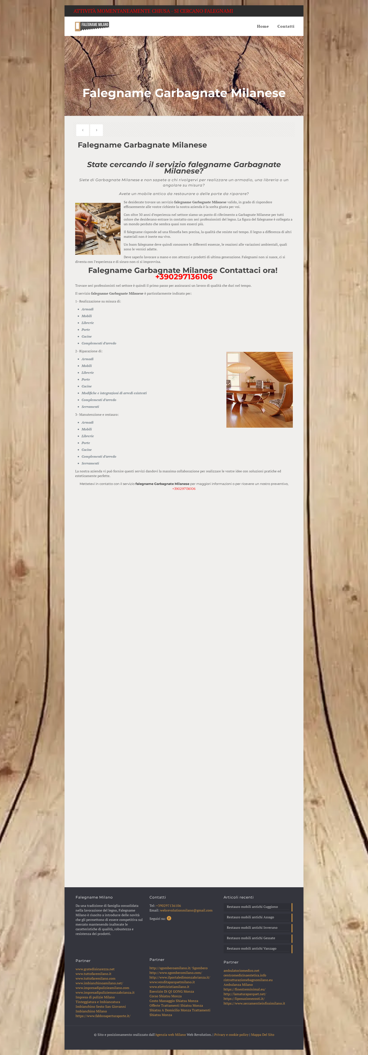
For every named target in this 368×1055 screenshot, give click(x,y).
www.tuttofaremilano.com (95, 978)
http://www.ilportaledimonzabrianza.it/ (180, 977)
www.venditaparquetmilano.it (172, 982)
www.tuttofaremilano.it (93, 973)
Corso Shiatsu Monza (166, 996)
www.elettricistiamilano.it (169, 986)
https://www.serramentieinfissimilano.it (254, 1003)
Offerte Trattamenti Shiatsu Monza (176, 1005)
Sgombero (200, 968)
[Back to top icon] (347, 1046)
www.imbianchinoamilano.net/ (99, 983)
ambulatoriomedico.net (241, 970)
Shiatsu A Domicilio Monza (170, 1010)
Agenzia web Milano (170, 1034)
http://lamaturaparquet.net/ (245, 994)
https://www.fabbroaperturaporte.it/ (103, 1015)
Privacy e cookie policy (231, 1034)
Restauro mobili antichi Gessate (251, 938)
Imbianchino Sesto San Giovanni (101, 1006)
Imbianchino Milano (91, 1011)
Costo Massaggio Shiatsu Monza (174, 1000)
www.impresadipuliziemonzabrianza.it (105, 992)
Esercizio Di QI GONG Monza (172, 991)
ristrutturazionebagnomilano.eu (248, 980)
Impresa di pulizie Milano (95, 997)
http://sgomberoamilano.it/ (170, 968)
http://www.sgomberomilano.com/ (176, 972)
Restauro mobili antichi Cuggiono (252, 906)
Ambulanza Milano (238, 984)
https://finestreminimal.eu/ (245, 989)
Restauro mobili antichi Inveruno (252, 927)
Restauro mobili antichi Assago (250, 917)
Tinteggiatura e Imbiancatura (98, 1001)
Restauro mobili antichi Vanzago (251, 948)
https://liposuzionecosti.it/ (244, 998)
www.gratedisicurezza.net (95, 969)
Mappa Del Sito (262, 1034)
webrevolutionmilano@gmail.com (186, 910)
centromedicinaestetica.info (245, 975)
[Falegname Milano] (91, 26)
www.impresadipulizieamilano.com (102, 987)
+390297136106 (184, 276)
